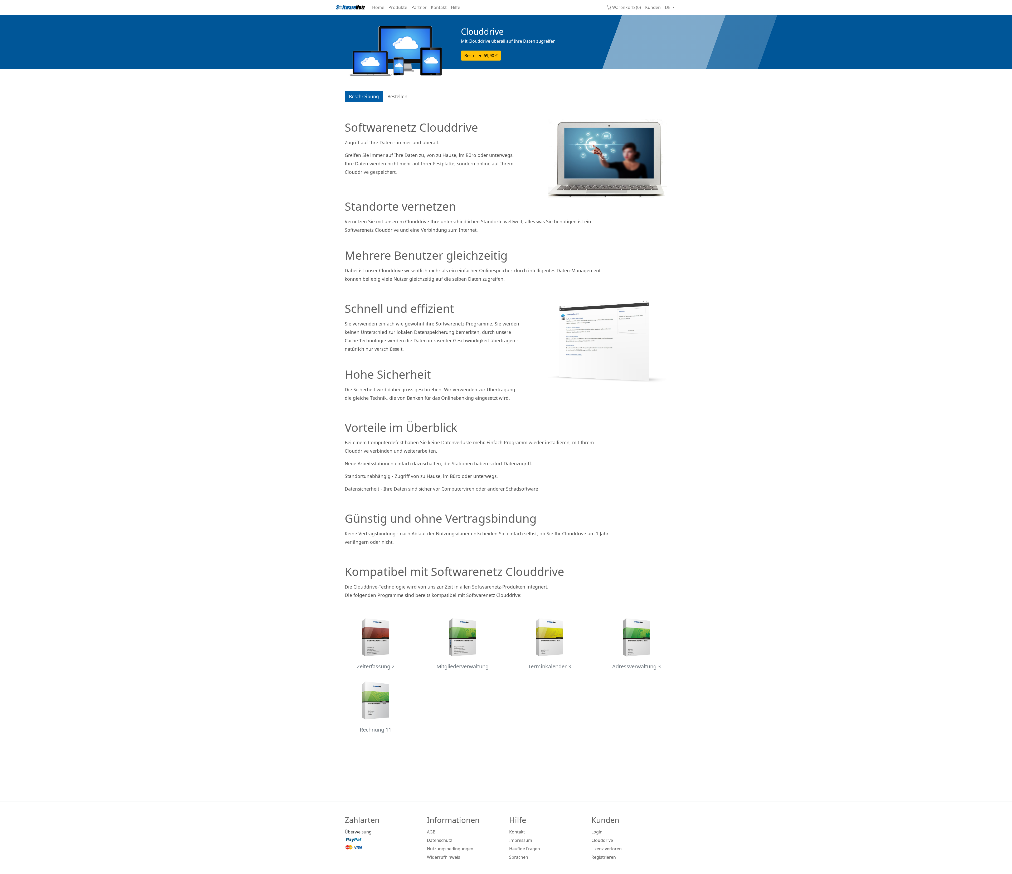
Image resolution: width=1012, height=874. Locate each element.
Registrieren (603, 857)
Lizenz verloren (606, 849)
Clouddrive (602, 840)
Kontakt (439, 7)
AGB (431, 832)
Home (378, 7)
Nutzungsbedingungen (450, 849)
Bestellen (481, 55)
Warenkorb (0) (626, 7)
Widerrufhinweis (443, 857)
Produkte (397, 7)
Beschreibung (364, 96)
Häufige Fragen (524, 849)
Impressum (520, 840)
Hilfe (455, 7)
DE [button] (668, 7)
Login (596, 832)
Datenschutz (439, 840)
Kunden (653, 7)
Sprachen (518, 857)
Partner (419, 7)
